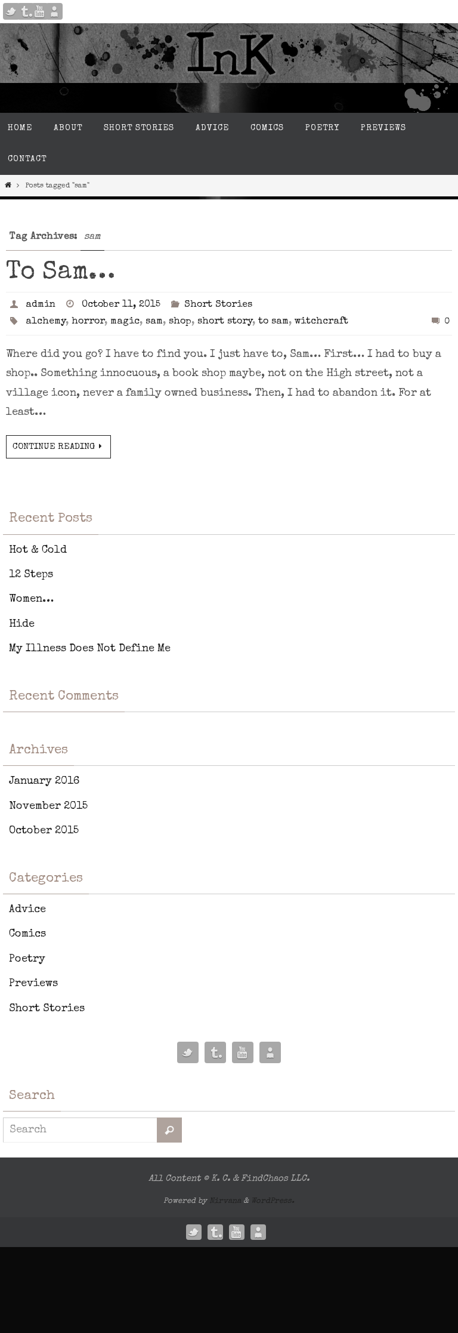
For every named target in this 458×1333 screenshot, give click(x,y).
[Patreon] (54, 11)
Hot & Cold (38, 550)
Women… (31, 599)
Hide (22, 624)
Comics (27, 934)
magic (125, 322)
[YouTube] (40, 11)
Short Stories (218, 305)
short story (224, 322)
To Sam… (60, 272)
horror (88, 322)
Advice (27, 909)
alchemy (46, 322)
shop (180, 322)
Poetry (27, 959)
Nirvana (225, 1201)
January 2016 (44, 781)
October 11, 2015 (121, 305)
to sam (273, 322)
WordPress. (273, 1201)
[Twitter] (11, 11)
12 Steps (31, 574)
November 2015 (48, 806)
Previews (33, 983)
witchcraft (321, 322)
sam (154, 322)
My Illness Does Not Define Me (90, 649)
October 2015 (44, 831)
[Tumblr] (25, 11)
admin (40, 305)
